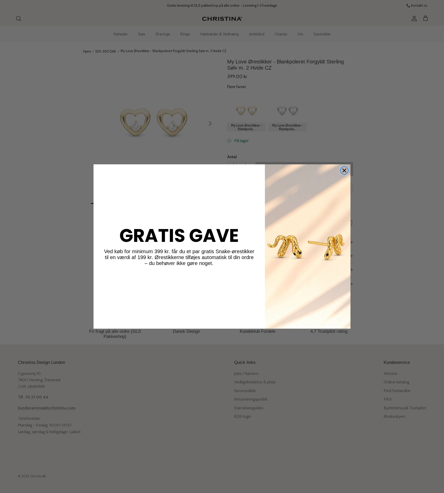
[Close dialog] (344, 170)
